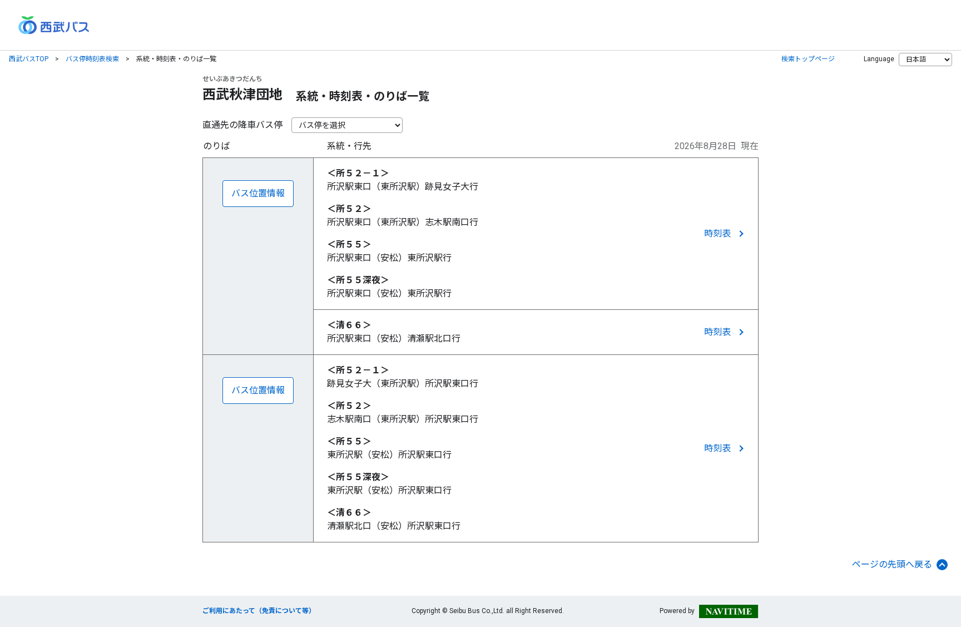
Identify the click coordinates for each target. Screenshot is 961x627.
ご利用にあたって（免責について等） (258, 611)
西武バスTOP (28, 59)
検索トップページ (808, 59)
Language (879, 59)
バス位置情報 (258, 193)
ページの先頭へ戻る (892, 564)
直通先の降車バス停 (242, 125)
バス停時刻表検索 (92, 59)
